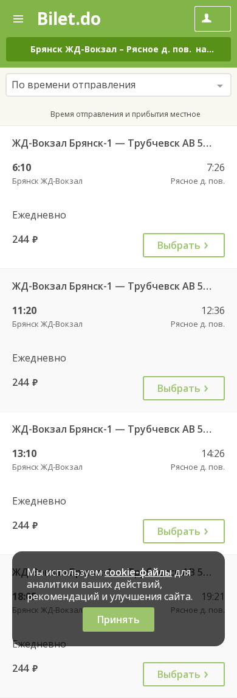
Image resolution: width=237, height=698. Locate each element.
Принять (118, 619)
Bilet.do (68, 18)
